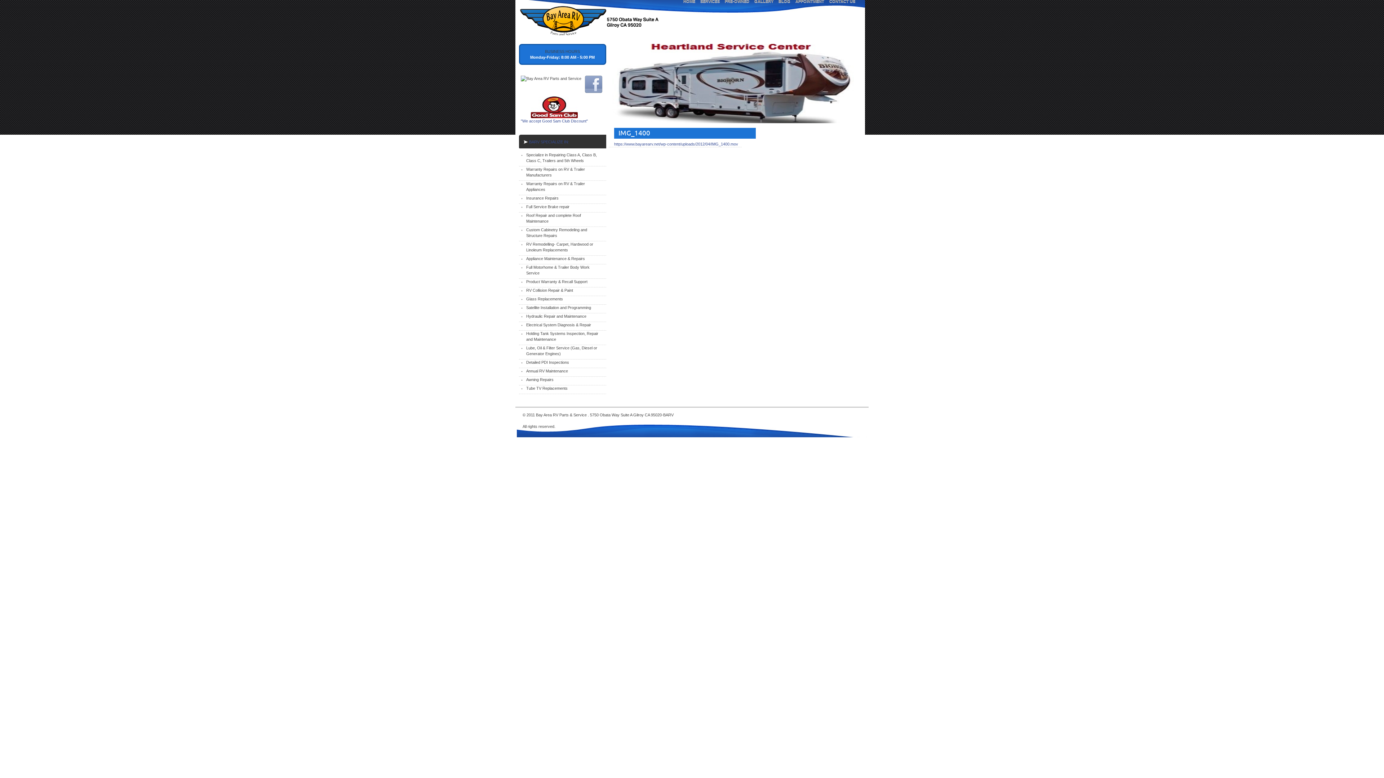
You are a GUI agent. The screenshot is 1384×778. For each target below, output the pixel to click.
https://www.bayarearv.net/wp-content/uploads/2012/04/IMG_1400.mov (676, 144)
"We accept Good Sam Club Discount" (554, 121)
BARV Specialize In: (549, 142)
